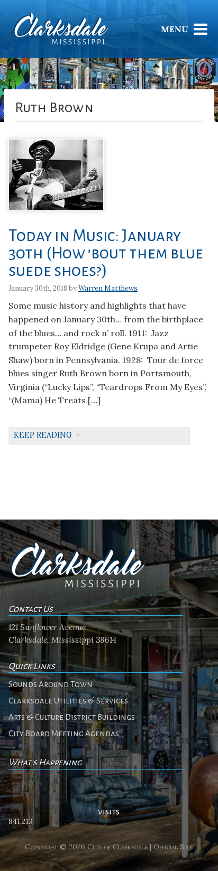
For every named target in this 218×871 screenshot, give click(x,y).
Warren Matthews (108, 288)
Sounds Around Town (50, 684)
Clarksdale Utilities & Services (68, 701)
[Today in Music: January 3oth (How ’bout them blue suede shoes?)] (56, 213)
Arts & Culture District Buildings (71, 717)
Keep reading (43, 435)
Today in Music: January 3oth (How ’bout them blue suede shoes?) (105, 253)
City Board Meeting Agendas (63, 733)
